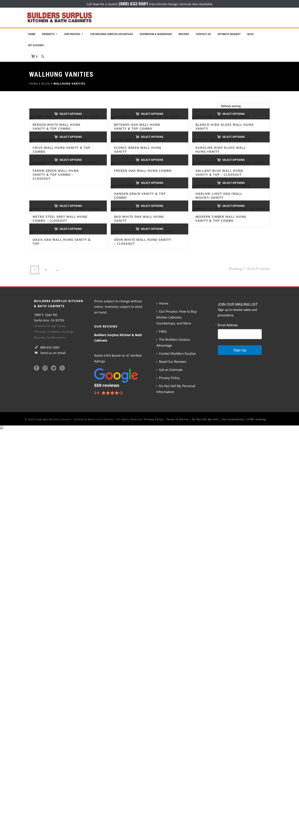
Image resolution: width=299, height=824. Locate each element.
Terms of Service (177, 419)
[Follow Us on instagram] (45, 368)
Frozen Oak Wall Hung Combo (143, 170)
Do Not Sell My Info (205, 419)
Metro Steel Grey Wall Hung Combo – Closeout (60, 218)
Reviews (184, 34)
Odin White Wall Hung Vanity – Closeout (142, 241)
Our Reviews (106, 326)
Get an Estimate (171, 369)
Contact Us (203, 34)
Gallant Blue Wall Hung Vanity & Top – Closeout (219, 172)
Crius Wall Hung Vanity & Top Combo (61, 149)
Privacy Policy (169, 378)
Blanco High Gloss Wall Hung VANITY (224, 126)
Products (48, 34)
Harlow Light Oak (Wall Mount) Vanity (218, 195)
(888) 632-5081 (133, 3)
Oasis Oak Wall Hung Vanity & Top (62, 241)
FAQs (163, 331)
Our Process (72, 34)
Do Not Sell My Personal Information (175, 389)
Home (31, 34)
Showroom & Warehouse (156, 34)
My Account (36, 45)
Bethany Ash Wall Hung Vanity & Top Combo (137, 126)
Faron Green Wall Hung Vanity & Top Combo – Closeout (56, 174)
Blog (250, 34)
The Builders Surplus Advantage (111, 34)
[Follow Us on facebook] (36, 368)
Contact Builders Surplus (177, 353)
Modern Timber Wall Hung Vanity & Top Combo (220, 218)
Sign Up (240, 350)
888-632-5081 (49, 347)
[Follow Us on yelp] (62, 368)
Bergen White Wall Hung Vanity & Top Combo (56, 126)
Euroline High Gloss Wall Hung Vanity (220, 149)
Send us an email (52, 353)
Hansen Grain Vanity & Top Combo (140, 195)
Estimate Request (229, 34)
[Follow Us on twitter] (53, 368)
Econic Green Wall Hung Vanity (137, 149)
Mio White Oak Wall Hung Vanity (139, 218)
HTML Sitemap (256, 419)
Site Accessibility (233, 419)
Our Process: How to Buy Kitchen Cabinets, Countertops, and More (176, 317)
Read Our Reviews (172, 361)
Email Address (228, 324)
